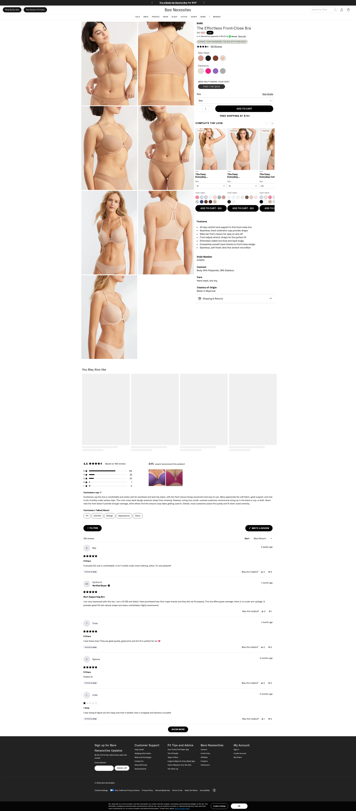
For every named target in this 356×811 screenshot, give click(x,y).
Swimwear (178, 2)
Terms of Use (177, 790)
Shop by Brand (140, 769)
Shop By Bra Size (12, 10)
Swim (165, 17)
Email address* (100, 762)
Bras (146, 17)
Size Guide (267, 94)
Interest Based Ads (162, 790)
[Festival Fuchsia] (208, 73)
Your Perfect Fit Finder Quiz (178, 749)
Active (184, 17)
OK (239, 806)
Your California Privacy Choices (127, 790)
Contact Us (139, 761)
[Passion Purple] (215, 73)
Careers (204, 749)
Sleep (174, 17)
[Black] (208, 60)
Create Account (240, 753)
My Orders (238, 757)
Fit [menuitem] (87, 515)
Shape (194, 17)
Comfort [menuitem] (97, 515)
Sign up (122, 768)
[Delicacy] (201, 73)
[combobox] (235, 101)
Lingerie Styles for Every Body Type (181, 761)
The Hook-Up (173, 769)
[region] (166, 477)
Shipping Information (143, 753)
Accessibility (205, 790)
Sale (137, 17)
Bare (200, 23)
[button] (349, 9)
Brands (217, 17)
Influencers (205, 765)
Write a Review (262, 529)
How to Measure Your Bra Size (179, 765)
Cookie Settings (219, 806)
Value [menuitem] (137, 515)
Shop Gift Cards (141, 765)
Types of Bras (173, 757)
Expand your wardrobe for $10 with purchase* (222, 42)
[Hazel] (223, 60)
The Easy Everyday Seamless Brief (204, 175)
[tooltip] (100, 492)
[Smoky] (223, 73)
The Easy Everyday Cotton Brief (269, 175)
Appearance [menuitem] (124, 515)
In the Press (205, 753)
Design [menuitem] (109, 515)
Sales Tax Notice (191, 790)
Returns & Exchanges (143, 757)
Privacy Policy (147, 790)
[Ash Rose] (201, 60)
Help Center (139, 749)
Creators (204, 761)
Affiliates (204, 757)
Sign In (236, 749)
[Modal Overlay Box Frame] (219, 85)
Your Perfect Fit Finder (35, 10)
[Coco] (215, 60)
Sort (247, 538)
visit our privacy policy (182, 808)
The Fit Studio (173, 753)
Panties (156, 17)
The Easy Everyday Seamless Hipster (237, 175)
